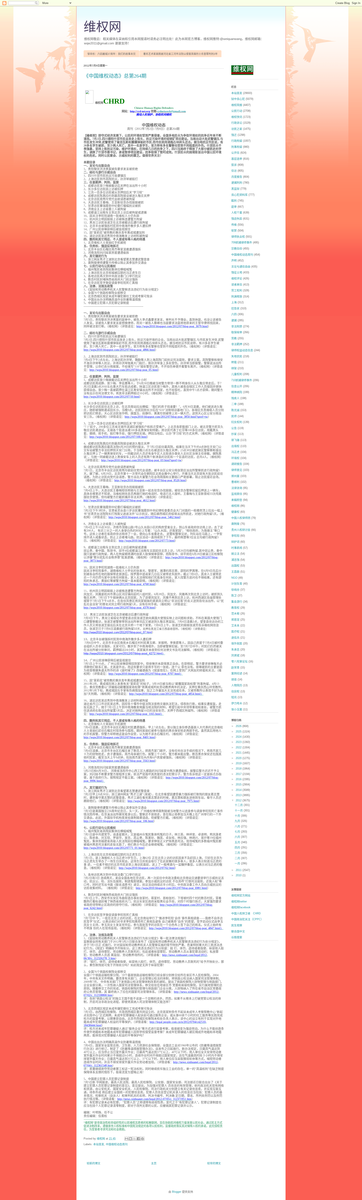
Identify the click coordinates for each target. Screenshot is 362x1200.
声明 (234, 260)
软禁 (234, 230)
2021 (239, 752)
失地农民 (236, 356)
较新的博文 (93, 1163)
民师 (234, 416)
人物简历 (236, 685)
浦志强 (235, 559)
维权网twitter (239, 901)
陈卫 (234, 595)
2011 (239, 870)
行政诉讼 (236, 122)
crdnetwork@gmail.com (171, 111)
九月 (238, 820)
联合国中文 (238, 931)
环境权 (235, 458)
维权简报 (236, 105)
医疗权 (235, 631)
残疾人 (235, 398)
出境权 (235, 446)
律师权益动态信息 (242, 350)
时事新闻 (236, 547)
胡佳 (234, 679)
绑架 (234, 368)
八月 (238, 826)
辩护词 (235, 541)
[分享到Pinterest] (142, 1139)
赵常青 (235, 667)
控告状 (235, 308)
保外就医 (236, 643)
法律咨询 (236, 488)
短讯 (234, 697)
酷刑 (234, 200)
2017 (239, 774)
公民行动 (236, 110)
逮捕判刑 (236, 182)
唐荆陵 (235, 523)
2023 (239, 742)
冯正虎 (235, 452)
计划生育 (236, 583)
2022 (239, 747)
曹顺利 (235, 481)
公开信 (235, 152)
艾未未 (235, 625)
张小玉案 (236, 709)
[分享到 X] (134, 1139)
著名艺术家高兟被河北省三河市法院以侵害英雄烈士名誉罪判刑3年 (180, 54)
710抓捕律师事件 (241, 380)
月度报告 (236, 176)
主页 (153, 1163)
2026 (239, 726)
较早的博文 (214, 1163)
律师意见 (236, 470)
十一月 (239, 810)
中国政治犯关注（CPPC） (247, 919)
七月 (238, 831)
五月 (238, 842)
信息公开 (236, 386)
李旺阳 (235, 535)
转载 (234, 362)
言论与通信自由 (240, 266)
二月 (238, 858)
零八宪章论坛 (239, 661)
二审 (234, 404)
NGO (234, 577)
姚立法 (235, 553)
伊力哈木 (236, 703)
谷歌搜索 (236, 937)
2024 (239, 736)
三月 (238, 852)
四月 (238, 847)
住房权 (235, 691)
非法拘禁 (236, 326)
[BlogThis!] (130, 1139)
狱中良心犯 (238, 98)
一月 (238, 863)
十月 (238, 815)
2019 (239, 763)
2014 (239, 789)
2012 (239, 800)
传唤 (234, 224)
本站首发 (98, 1144)
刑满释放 (236, 296)
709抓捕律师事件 (241, 242)
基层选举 (236, 158)
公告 (234, 428)
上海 (234, 302)
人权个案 (236, 212)
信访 (234, 170)
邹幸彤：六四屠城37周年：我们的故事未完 (111, 54)
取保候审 (236, 332)
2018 (239, 768)
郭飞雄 (235, 440)
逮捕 (234, 320)
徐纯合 (235, 589)
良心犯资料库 (239, 194)
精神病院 (236, 392)
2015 (239, 784)
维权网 (102, 27)
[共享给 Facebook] (138, 1139)
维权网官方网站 (240, 895)
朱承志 (235, 649)
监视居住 (236, 493)
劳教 (234, 338)
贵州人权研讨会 (240, 529)
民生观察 (236, 925)
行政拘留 (236, 140)
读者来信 (236, 284)
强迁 (234, 134)
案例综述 (236, 673)
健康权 (235, 511)
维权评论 (236, 278)
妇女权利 (236, 422)
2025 (239, 731)
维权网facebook (241, 907)
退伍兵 (235, 637)
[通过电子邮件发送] (126, 1139)
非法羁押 (236, 344)
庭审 (234, 206)
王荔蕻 (235, 571)
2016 (239, 779)
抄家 (234, 434)
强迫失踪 (236, 218)
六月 (238, 836)
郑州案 (235, 476)
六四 (234, 314)
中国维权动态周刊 (117, 1144)
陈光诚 (235, 410)
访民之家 (236, 128)
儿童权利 (236, 374)
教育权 (235, 607)
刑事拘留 (236, 146)
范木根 (235, 613)
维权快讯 (236, 116)
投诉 (234, 164)
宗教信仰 (236, 248)
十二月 (239, 805)
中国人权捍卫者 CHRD (246, 913)
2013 (239, 795)
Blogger (176, 1191)
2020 (239, 758)
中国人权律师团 (240, 517)
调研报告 (236, 463)
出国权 (235, 565)
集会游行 (236, 601)
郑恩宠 (235, 619)
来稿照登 (236, 499)
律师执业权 (238, 236)
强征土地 (236, 272)
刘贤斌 (235, 655)
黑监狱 (235, 188)
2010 (239, 875)
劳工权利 (236, 290)
